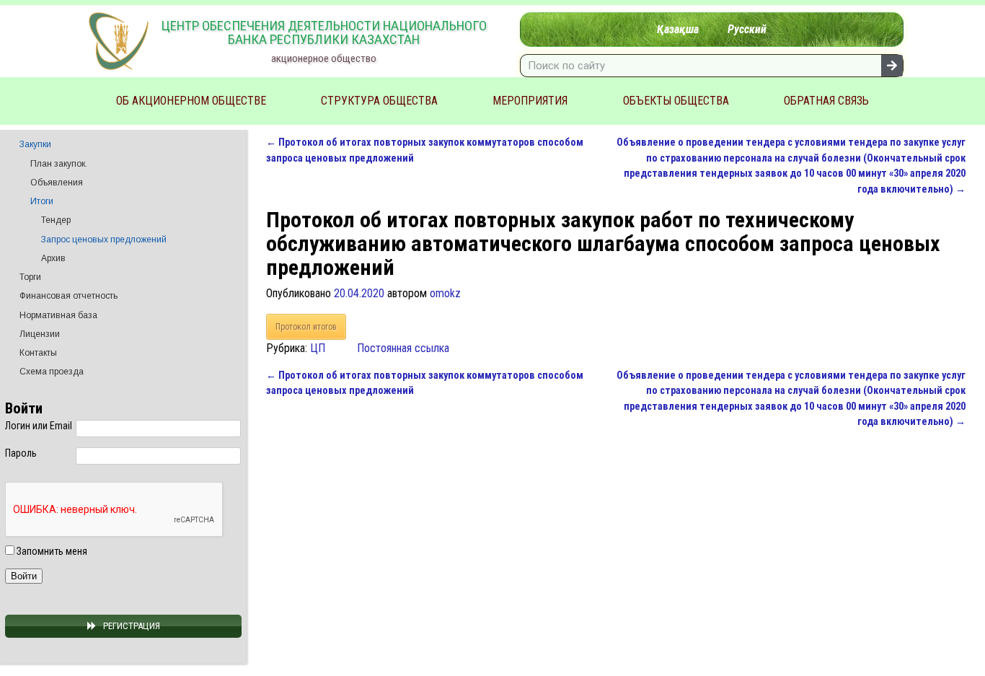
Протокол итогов (306, 327)
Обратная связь (826, 100)
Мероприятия (529, 100)
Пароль (21, 453)
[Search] (892, 65)
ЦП (317, 348)
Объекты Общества (676, 100)
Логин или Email (38, 425)
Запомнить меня (50, 551)
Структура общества (379, 100)
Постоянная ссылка (403, 348)
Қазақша (678, 29)
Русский (747, 29)
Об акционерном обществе (191, 100)
